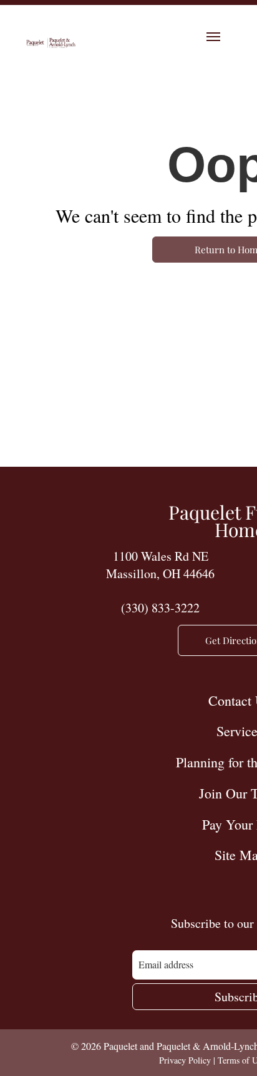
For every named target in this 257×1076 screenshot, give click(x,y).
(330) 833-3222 (160, 607)
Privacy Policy (185, 1060)
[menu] (213, 36)
